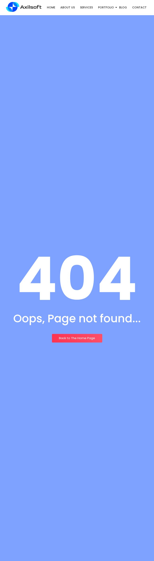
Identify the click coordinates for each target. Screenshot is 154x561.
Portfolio (106, 7)
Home (51, 7)
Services (86, 7)
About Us (67, 7)
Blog (123, 7)
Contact (139, 7)
